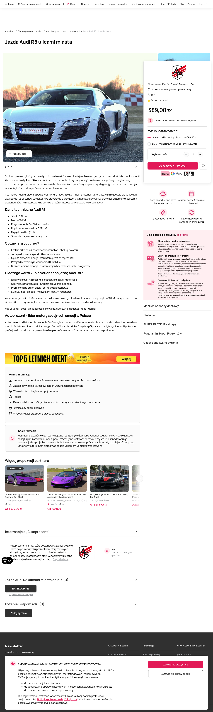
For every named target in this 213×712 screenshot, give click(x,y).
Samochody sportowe (55, 31)
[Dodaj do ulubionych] (203, 166)
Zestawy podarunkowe (143, 3)
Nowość (85, 3)
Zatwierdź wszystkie (175, 664)
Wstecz (11, 31)
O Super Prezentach (118, 654)
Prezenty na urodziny (118, 3)
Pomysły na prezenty (32, 3)
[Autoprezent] (177, 73)
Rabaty (73, 3)
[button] (139, 478)
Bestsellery (98, 3)
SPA (182, 3)
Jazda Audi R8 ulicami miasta (97, 31)
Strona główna (25, 31)
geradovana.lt (184, 654)
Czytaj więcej (61, 559)
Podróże (191, 3)
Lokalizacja (55, 3)
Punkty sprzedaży (151, 654)
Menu (11, 3)
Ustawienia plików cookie (176, 674)
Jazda (38, 31)
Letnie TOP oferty (167, 3)
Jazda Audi (74, 31)
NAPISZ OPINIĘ (20, 588)
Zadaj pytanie (18, 613)
